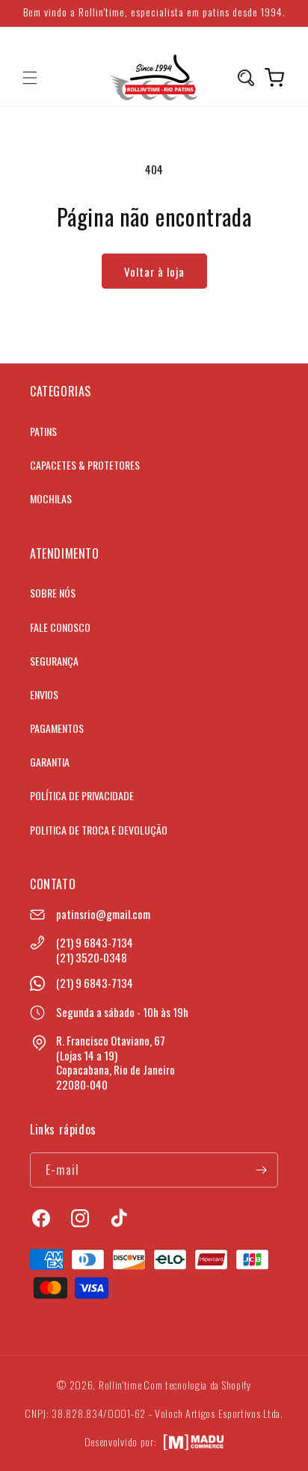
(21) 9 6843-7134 (94, 942)
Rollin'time (120, 1384)
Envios (44, 694)
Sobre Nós (53, 593)
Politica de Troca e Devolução (98, 830)
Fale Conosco (60, 627)
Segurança (54, 661)
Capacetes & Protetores (85, 465)
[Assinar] (260, 1170)
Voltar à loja (154, 271)
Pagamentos (57, 728)
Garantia (50, 762)
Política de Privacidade (82, 795)
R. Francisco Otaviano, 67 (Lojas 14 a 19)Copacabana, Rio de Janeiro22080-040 (115, 1062)
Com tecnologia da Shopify (197, 1384)
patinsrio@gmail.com (103, 914)
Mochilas (51, 498)
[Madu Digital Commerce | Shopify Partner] (194, 1442)
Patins (43, 431)
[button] (29, 77)
